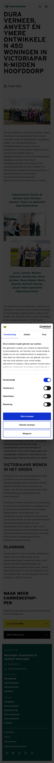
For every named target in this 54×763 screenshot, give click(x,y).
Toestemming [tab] (9, 334)
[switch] (47, 388)
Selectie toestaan (27, 425)
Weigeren (27, 433)
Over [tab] (44, 334)
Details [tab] (27, 334)
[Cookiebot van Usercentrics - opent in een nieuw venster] (39, 327)
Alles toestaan (27, 416)
